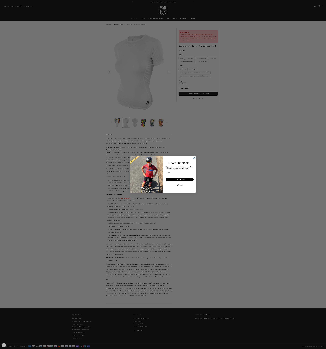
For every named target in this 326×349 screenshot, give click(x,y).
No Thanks (179, 185)
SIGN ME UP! (179, 179)
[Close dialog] (194, 158)
